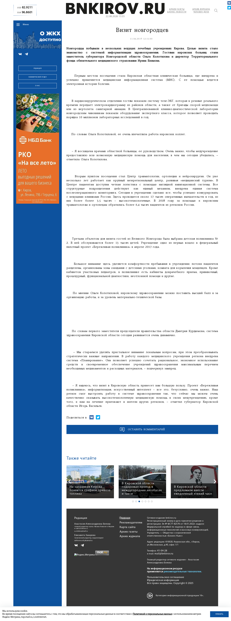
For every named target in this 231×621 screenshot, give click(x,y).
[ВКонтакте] (229, 3)
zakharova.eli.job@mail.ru (83, 540)
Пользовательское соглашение (165, 577)
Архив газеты (129, 531)
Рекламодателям (131, 522)
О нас (37, 86)
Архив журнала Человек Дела (201, 10)
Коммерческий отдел (38, 77)
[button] (133, 501)
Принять (219, 614)
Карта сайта (128, 527)
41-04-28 (162, 551)
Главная (125, 518)
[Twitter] (229, 7)
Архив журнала (130, 536)
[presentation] (69, 481)
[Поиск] (216, 10)
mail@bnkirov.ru (163, 553)
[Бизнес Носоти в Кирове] (115, 13)
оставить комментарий (146, 429)
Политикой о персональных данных (152, 614)
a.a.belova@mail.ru (81, 531)
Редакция (37, 68)
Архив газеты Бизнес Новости (176, 10)
